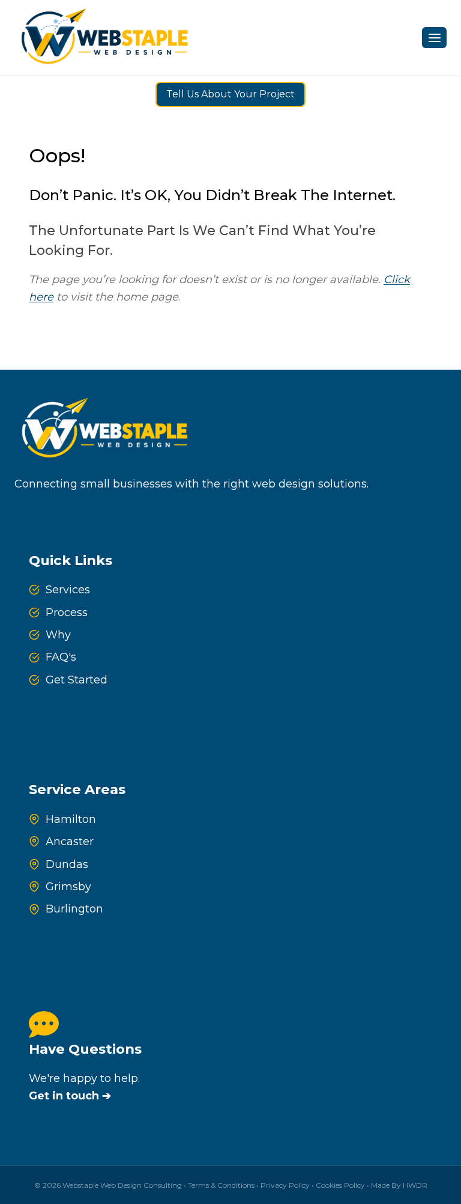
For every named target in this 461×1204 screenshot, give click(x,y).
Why (58, 634)
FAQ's (61, 657)
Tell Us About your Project (230, 94)
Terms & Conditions (221, 1185)
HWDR (415, 1185)
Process (67, 612)
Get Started (76, 679)
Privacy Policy (285, 1185)
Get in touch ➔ (70, 1095)
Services (68, 589)
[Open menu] (434, 37)
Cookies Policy (340, 1185)
